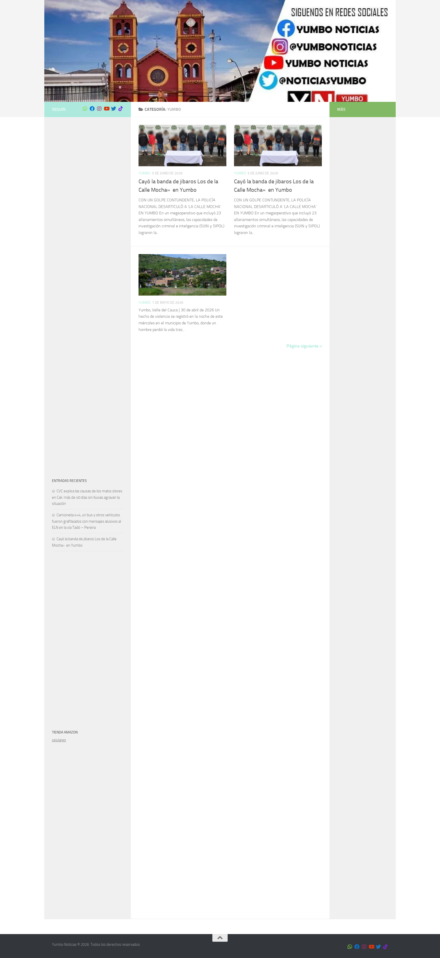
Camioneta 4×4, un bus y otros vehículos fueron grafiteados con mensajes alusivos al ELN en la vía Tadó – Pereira (86, 521)
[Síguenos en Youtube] (106, 108)
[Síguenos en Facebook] (92, 108)
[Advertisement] (87, 201)
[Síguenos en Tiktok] (120, 108)
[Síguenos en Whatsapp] (85, 108)
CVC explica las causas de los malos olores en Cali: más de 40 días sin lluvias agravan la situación (87, 497)
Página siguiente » (304, 346)
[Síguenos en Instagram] (99, 108)
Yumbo (144, 173)
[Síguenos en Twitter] (113, 108)
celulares (59, 740)
